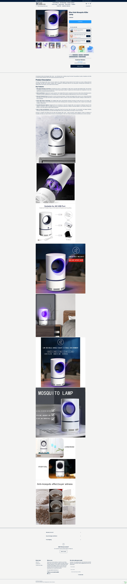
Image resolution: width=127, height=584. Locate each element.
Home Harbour (40, 581)
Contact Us (38, 563)
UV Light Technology (82, 56)
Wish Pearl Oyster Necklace (78, 29)
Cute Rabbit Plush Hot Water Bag (79, 40)
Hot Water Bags (63, 2)
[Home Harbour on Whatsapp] (38, 0)
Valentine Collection (66, 6)
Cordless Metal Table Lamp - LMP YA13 (80, 34)
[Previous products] (88, 27)
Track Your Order (39, 565)
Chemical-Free (75, 54)
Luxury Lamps (54, 4)
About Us (37, 562)
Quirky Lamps (61, 4)
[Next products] (90, 27)
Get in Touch (63, 551)
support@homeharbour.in (52, 570)
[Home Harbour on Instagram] (37, 0)
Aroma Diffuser (56, 2)
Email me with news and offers (76, 571)
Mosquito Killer (86, 54)
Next (66, 26)
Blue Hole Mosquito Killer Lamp (42, 6)
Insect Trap (81, 54)
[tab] (63, 532)
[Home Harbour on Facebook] (36, 0)
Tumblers (73, 4)
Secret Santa (67, 4)
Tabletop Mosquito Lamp (73, 56)
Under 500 (59, 6)
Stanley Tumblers (70, 2)
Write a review (80, 66)
